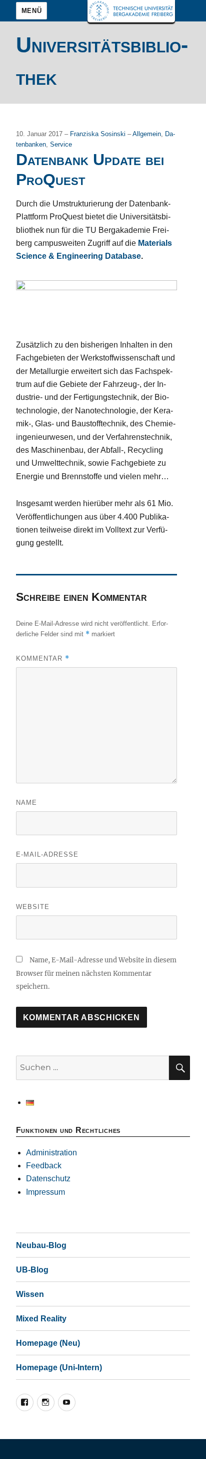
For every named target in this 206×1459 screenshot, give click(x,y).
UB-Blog (32, 1270)
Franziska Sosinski (99, 134)
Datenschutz (48, 1178)
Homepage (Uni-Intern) (59, 1367)
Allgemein (146, 134)
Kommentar (43, 658)
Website (33, 907)
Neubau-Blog (41, 1245)
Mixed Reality (41, 1318)
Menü (32, 10)
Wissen (30, 1294)
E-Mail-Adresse (47, 854)
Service (61, 144)
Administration (51, 1152)
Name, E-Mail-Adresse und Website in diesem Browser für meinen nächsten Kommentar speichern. (96, 973)
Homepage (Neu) (48, 1343)
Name (26, 802)
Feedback (44, 1165)
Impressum (45, 1192)
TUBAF (131, 11)
